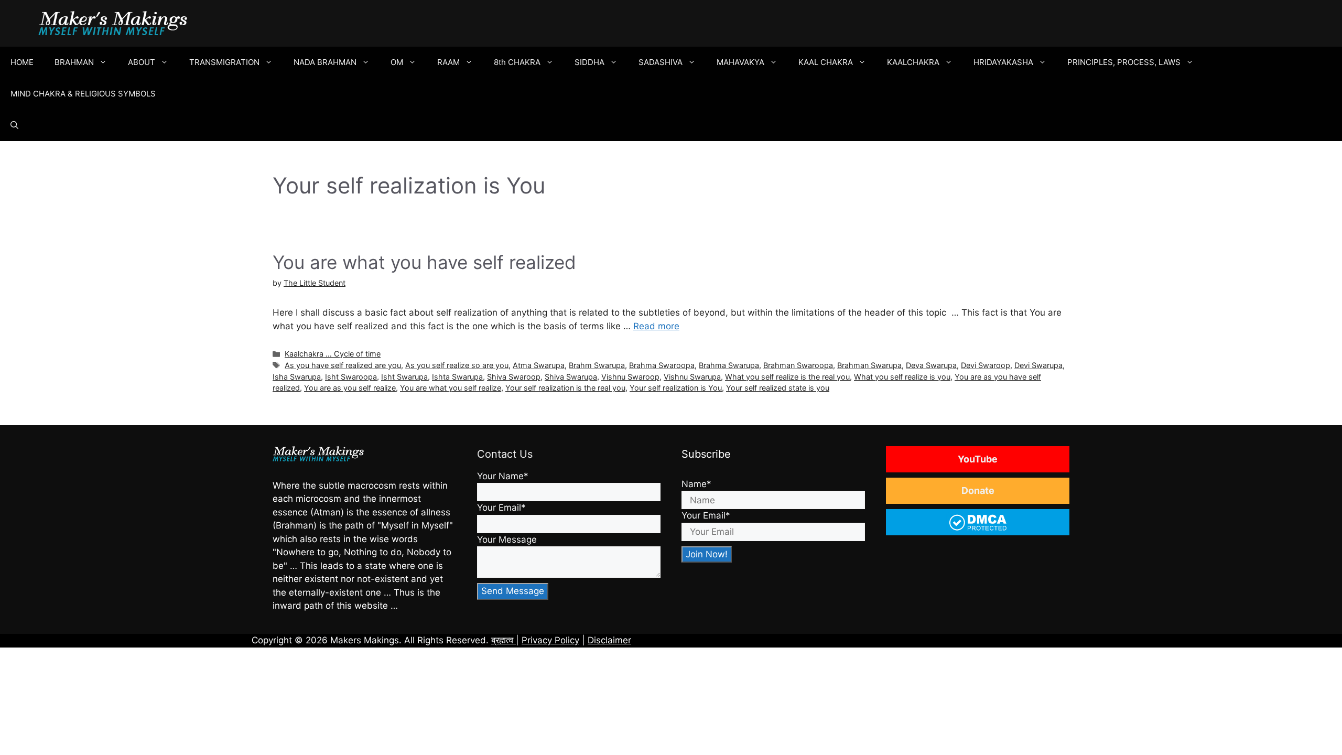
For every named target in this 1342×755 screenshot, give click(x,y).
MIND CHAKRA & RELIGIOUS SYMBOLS (83, 94)
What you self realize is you (902, 376)
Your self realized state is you (777, 387)
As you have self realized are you (343, 365)
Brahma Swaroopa (662, 365)
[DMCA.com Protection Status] (978, 529)
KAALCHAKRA (913, 62)
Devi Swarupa (1038, 365)
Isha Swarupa (297, 376)
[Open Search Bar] (14, 125)
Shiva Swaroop (513, 376)
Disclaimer (609, 640)
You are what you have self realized (424, 262)
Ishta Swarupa (457, 376)
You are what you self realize (450, 387)
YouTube (978, 459)
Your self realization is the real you (565, 387)
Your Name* (502, 476)
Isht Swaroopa (351, 376)
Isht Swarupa (404, 376)
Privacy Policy (550, 640)
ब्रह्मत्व (503, 640)
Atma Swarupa (539, 365)
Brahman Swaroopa (798, 365)
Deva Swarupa (931, 365)
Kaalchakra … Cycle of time (333, 353)
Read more (656, 326)
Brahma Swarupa (729, 365)
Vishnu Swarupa (692, 376)
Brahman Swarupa (869, 365)
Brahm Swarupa (597, 365)
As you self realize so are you (456, 365)
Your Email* (501, 507)
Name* (696, 484)
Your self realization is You (676, 387)
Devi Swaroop (985, 365)
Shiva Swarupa (571, 376)
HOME (22, 62)
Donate (977, 490)
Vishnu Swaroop (630, 376)
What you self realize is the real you (787, 376)
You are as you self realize (350, 387)
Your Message (507, 539)
